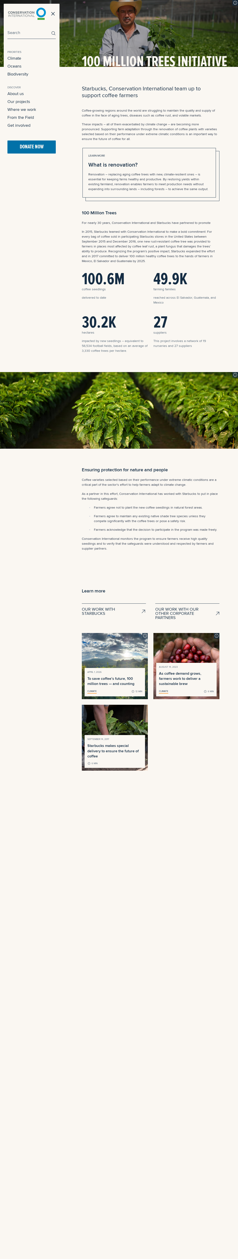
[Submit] (52, 33)
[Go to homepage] (26, 13)
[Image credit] (235, 3)
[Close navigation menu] (53, 14)
